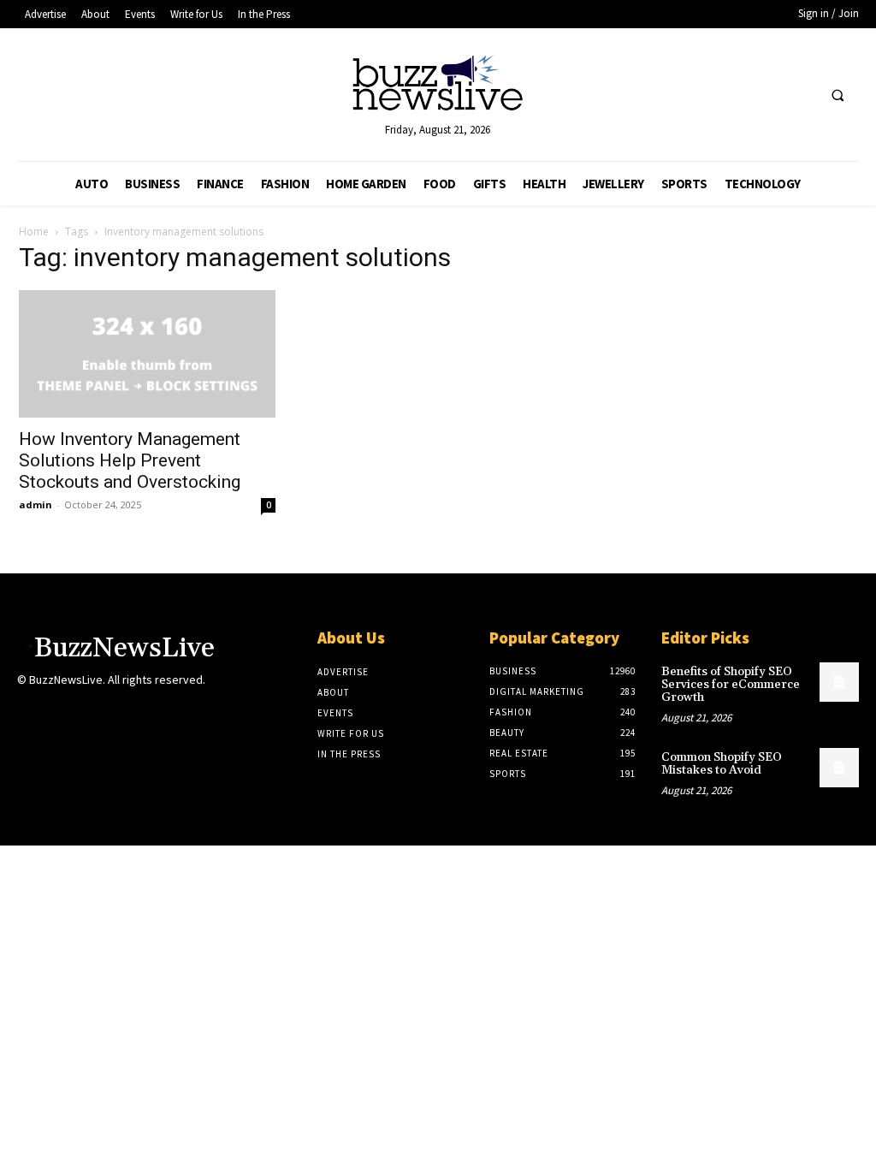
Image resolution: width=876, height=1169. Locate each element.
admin (35, 504)
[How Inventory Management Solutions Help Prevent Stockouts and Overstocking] (147, 353)
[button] (837, 95)
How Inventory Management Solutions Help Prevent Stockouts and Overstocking (129, 460)
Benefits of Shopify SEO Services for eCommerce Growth (730, 685)
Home (34, 231)
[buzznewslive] (438, 87)
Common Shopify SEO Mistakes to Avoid (721, 764)
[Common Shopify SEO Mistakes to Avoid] (839, 767)
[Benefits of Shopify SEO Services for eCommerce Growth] (839, 682)
